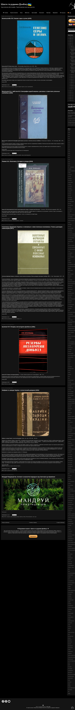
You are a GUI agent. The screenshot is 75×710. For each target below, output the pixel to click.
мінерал (12, 86)
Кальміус (69, 349)
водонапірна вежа (71, 218)
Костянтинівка (70, 391)
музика (69, 479)
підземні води (70, 523)
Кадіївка (69, 345)
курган (69, 414)
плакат (69, 529)
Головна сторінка (33, 522)
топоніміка (21, 220)
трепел (69, 628)
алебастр (70, 174)
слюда (69, 586)
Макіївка (69, 437)
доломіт (69, 291)
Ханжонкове (70, 647)
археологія (70, 189)
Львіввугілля (70, 435)
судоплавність (70, 617)
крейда (69, 397)
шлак (69, 680)
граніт (69, 258)
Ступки (69, 615)
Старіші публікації (60, 522)
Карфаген (70, 366)
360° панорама (71, 167)
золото (69, 334)
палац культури (71, 496)
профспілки (70, 540)
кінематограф (70, 380)
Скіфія (69, 576)
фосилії (69, 643)
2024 (70, 40)
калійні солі (70, 347)
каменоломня (70, 357)
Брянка (69, 203)
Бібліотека (27, 12)
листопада (72, 47)
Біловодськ (70, 199)
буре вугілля (70, 205)
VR (68, 691)
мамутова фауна (71, 439)
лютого (71, 87)
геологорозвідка (71, 237)
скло (69, 578)
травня (71, 82)
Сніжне (69, 588)
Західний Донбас (71, 328)
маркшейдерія (71, 445)
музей (69, 477)
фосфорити (70, 645)
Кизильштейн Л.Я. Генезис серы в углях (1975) (16, 18)
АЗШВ (69, 172)
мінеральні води (71, 471)
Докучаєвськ (70, 289)
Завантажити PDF (5, 464)
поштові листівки (71, 534)
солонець (70, 597)
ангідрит (69, 184)
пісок (69, 527)
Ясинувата (70, 689)
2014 (70, 100)
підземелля (70, 521)
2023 (70, 41)
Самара (69, 555)
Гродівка (69, 262)
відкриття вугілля (71, 214)
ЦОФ (69, 664)
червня (71, 80)
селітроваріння (71, 565)
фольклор (70, 641)
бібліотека (6, 86)
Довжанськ (70, 287)
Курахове (70, 412)
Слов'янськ (70, 584)
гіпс (68, 243)
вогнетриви (70, 216)
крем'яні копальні (71, 403)
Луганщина (70, 429)
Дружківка (70, 300)
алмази (69, 176)
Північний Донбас (16, 220)
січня (71, 88)
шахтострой (70, 678)
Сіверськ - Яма (71, 567)
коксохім (69, 385)
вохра (69, 222)
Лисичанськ (10, 220)
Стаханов (70, 609)
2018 (70, 93)
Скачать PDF (4, 149)
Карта (21, 12)
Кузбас (69, 410)
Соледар (69, 594)
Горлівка (69, 254)
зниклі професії (71, 332)
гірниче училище (71, 245)
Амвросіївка (70, 182)
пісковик (69, 525)
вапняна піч (70, 209)
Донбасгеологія (71, 293)
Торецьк (69, 626)
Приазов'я (70, 536)
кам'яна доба (70, 353)
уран (69, 634)
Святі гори (34, 516)
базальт (69, 193)
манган (69, 441)
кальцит (69, 351)
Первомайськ (70, 508)
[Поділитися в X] (15, 85)
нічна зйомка (70, 485)
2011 (69, 136)
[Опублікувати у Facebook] (16, 85)
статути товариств (71, 607)
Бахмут (69, 195)
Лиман (24, 516)
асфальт (69, 191)
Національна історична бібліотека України (13, 465)
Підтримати (55, 12)
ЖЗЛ (69, 310)
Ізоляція (69, 338)
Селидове (70, 563)
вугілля (9, 86)
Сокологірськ (70, 592)
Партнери (48, 12)
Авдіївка (69, 168)
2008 (69, 130)
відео (69, 212)
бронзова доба (71, 201)
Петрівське (70, 510)
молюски (69, 475)
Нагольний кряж (71, 481)
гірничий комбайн (18, 155)
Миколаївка (70, 458)
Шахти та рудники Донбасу (14, 4)
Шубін (69, 683)
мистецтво (70, 462)
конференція (70, 387)
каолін (69, 359)
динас (69, 277)
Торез (69, 624)
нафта (69, 483)
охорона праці (71, 494)
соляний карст (71, 599)
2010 (69, 134)
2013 (69, 140)
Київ (69, 378)
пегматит (70, 506)
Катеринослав (70, 368)
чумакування (70, 670)
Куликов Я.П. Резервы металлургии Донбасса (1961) (18, 326)
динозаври (70, 279)
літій (69, 424)
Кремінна (21, 516)
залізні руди (70, 319)
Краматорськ (70, 393)
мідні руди (70, 464)
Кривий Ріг (70, 408)
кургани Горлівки (71, 416)
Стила (69, 611)
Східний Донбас (30, 86)
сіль (21, 318)
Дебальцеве (70, 270)
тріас (69, 630)
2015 (70, 98)
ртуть (69, 552)
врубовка (9, 155)
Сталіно (69, 603)
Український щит (71, 632)
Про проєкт (41, 12)
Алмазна (69, 178)
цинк (69, 662)
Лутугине (69, 431)
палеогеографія (71, 498)
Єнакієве (69, 308)
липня (71, 79)
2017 (70, 95)
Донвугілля (70, 295)
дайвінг (69, 268)
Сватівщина (70, 557)
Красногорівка (70, 395)
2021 (5, 516)
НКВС (69, 487)
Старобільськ (70, 605)
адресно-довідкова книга (8, 470)
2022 (70, 43)
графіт (69, 260)
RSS (70, 12)
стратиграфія (70, 613)
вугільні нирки (70, 228)
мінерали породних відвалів (20, 86)
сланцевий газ (71, 580)
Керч (69, 376)
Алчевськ (70, 180)
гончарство (70, 253)
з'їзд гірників (70, 314)
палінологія (70, 500)
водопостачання (71, 220)
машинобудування (27, 155)
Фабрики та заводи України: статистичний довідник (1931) (20, 390)
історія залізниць (71, 341)
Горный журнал (71, 256)
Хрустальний (70, 659)
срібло (69, 601)
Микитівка (70, 456)
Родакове (70, 546)
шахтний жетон (71, 676)
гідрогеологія (70, 241)
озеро (69, 492)
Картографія (34, 12)
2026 (70, 36)
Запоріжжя (70, 324)
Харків (69, 649)
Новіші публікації (5, 522)
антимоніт (70, 186)
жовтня (71, 74)
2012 (69, 138)
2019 (70, 92)
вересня (72, 76)
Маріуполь (70, 443)
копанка (69, 389)
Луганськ (69, 425)
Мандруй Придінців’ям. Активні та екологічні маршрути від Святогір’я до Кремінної (28, 477)
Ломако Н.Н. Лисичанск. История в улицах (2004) (17, 161)
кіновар (69, 382)
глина (69, 251)
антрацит (70, 188)
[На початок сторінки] (72, 708)
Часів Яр (69, 666)
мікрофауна (70, 466)
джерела (69, 275)
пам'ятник (70, 502)
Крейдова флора (16, 516)
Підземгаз (70, 519)
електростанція (71, 304)
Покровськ (70, 531)
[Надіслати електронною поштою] (12, 85)
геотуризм (8, 516)
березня (72, 85)
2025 (70, 38)
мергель (69, 452)
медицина (70, 450)
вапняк (69, 207)
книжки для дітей (71, 383)
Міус (69, 473)
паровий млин (71, 504)
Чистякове (70, 668)
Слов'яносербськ (71, 582)
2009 (69, 132)
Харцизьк (70, 653)
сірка (26, 86)
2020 (70, 90)
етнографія (70, 306)
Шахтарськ (70, 672)
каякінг (11, 516)
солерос (69, 596)
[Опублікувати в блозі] (13, 85)
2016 (70, 97)
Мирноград (70, 460)
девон (69, 272)
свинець (69, 559)
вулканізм (70, 230)
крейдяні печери (71, 401)
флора (69, 638)
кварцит (69, 374)
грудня (71, 46)
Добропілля (70, 285)
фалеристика (70, 636)
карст (69, 362)
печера (69, 511)
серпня (71, 77)
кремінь (69, 406)
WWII (69, 693)
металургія (70, 454)
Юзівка (69, 685)
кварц (69, 372)
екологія (69, 302)
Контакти (63, 12)
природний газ (71, 538)
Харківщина (70, 651)
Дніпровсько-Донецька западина (14, 318)
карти (69, 364)
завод (23, 155)
